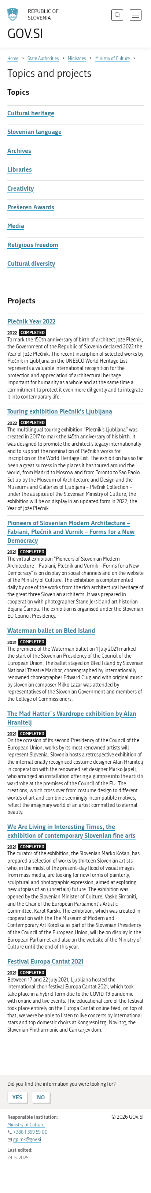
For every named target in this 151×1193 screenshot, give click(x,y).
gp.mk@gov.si (27, 1139)
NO (41, 1097)
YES (17, 1097)
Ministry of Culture (26, 1124)
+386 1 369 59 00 (30, 1132)
